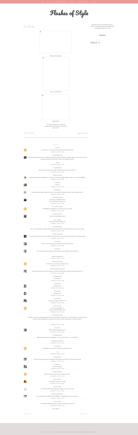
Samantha (56, 190)
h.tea (57, 327)
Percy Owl (57, 305)
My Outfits (51, 1)
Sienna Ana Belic (57, 394)
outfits (31, 133)
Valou (57, 364)
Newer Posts (27, 413)
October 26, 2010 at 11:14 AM (57, 353)
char (57, 248)
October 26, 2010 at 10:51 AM (57, 342)
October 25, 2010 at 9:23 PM (57, 230)
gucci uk (57, 401)
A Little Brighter (56, 155)
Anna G (57, 386)
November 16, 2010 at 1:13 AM (57, 405)
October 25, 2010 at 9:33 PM (57, 238)
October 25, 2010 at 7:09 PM (57, 186)
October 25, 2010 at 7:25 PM (57, 203)
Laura (57, 346)
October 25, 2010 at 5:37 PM (57, 164)
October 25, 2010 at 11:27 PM (57, 265)
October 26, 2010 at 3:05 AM (57, 280)
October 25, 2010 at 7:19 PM (57, 194)
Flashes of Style (69, 13)
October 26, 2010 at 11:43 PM (57, 383)
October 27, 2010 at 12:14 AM (57, 390)
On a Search (28, 25)
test (57, 147)
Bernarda (57, 357)
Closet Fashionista (57, 197)
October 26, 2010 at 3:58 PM (57, 368)
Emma (57, 283)
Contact (94, 1)
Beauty (73, 1)
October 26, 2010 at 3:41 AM (57, 295)
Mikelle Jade (57, 175)
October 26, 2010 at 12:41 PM (57, 361)
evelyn (57, 298)
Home (43, 1)
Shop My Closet (83, 1)
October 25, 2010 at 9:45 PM (57, 245)
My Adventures (62, 1)
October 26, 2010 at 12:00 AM (57, 273)
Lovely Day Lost (56, 206)
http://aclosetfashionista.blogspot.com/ (57, 201)
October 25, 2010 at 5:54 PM (57, 179)
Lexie (57, 241)
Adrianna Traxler (57, 261)
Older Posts (84, 413)
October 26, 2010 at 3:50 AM (57, 302)
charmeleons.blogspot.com (57, 256)
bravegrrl (57, 379)
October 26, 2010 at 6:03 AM (57, 311)
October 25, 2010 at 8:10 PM (57, 210)
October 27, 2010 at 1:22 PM (57, 398)
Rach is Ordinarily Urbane (57, 268)
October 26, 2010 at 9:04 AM (57, 324)
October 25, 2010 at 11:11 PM (57, 258)
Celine (56, 182)
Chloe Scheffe (57, 371)
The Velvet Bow (57, 315)
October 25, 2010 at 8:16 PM (57, 223)
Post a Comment (55, 408)
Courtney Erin (57, 214)
